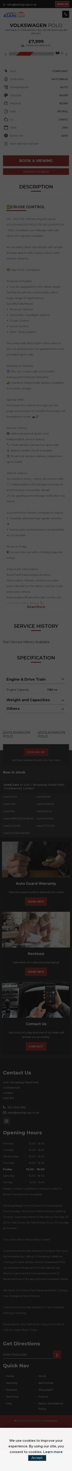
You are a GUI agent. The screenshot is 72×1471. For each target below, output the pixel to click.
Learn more (53, 1452)
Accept (37, 1458)
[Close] (66, 723)
